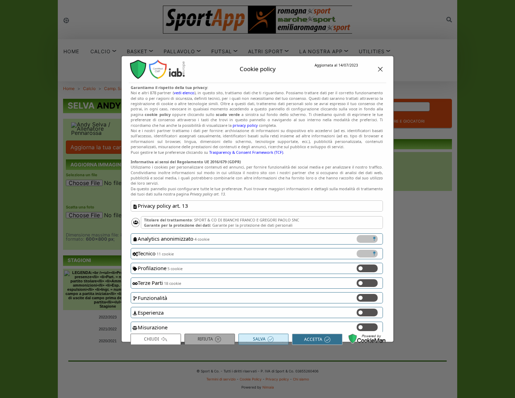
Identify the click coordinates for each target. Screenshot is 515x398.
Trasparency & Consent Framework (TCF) (246, 152)
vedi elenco (183, 93)
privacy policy (245, 125)
